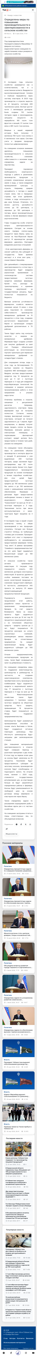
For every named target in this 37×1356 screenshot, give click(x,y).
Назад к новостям (14, 15)
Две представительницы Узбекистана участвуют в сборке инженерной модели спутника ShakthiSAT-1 (17, 1194)
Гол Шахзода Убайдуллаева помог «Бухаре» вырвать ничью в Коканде (18, 1205)
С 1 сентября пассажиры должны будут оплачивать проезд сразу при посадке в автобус (18, 1275)
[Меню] (33, 9)
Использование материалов (15, 1342)
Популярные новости (15, 1230)
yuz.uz (31, 1348)
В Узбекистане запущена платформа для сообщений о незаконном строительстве (16, 1182)
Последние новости (14, 1138)
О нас (6, 1338)
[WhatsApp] (30, 824)
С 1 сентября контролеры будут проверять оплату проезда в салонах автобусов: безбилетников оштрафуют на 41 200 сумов (18, 1287)
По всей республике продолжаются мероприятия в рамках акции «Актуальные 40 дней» (17, 1299)
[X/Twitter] (25, 824)
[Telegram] (16, 824)
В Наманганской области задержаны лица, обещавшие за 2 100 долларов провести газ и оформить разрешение (18, 1170)
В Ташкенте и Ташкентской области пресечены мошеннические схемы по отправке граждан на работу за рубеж (18, 1312)
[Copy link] (6, 829)
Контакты (20, 1338)
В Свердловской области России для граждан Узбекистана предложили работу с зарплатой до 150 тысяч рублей (17, 1264)
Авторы (12, 1338)
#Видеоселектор (11, 834)
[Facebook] (21, 824)
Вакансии (29, 1338)
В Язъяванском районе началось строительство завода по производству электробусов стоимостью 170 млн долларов (17, 1215)
